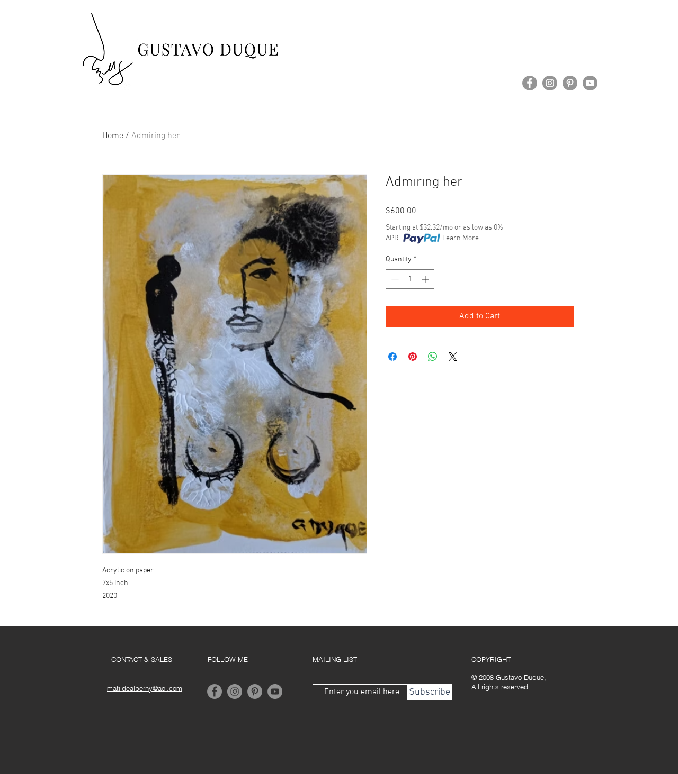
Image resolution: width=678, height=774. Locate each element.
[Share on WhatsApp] (432, 356)
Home (112, 136)
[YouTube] (590, 83)
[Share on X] (453, 356)
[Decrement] (393, 279)
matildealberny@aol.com (144, 688)
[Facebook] (529, 83)
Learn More (460, 238)
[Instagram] (549, 83)
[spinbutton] (410, 279)
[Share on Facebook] (392, 356)
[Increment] (426, 279)
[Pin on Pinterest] (412, 356)
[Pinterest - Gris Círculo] (570, 83)
